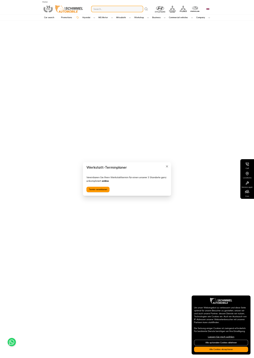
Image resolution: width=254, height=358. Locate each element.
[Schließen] (167, 166)
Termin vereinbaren (98, 189)
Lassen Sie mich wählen (221, 336)
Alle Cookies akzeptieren (221, 349)
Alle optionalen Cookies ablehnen (221, 342)
